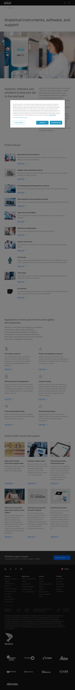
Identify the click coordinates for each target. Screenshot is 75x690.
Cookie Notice (52, 115)
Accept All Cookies (56, 122)
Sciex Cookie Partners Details (20, 117)
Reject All (42, 122)
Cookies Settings (18, 122)
